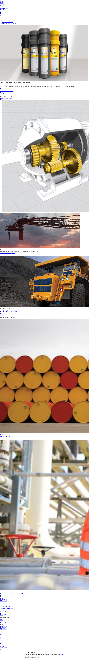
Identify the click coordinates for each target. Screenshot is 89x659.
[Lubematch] (44, 12)
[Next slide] (3, 315)
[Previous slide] (1, 315)
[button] (44, 4)
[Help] (44, 13)
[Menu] (44, 15)
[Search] (44, 14)
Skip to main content (3, 0)
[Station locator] (44, 11)
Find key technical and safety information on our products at (9, 593)
